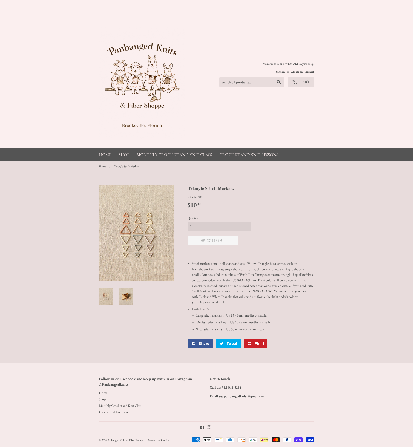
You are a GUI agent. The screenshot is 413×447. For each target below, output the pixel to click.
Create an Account (302, 71)
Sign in (280, 71)
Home (105, 154)
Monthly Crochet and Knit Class (174, 154)
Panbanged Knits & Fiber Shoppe (125, 440)
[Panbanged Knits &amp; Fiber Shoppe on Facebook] (202, 428)
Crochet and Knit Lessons (248, 154)
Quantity (193, 218)
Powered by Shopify (158, 440)
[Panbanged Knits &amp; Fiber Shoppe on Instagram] (209, 428)
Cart (304, 81)
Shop (124, 154)
